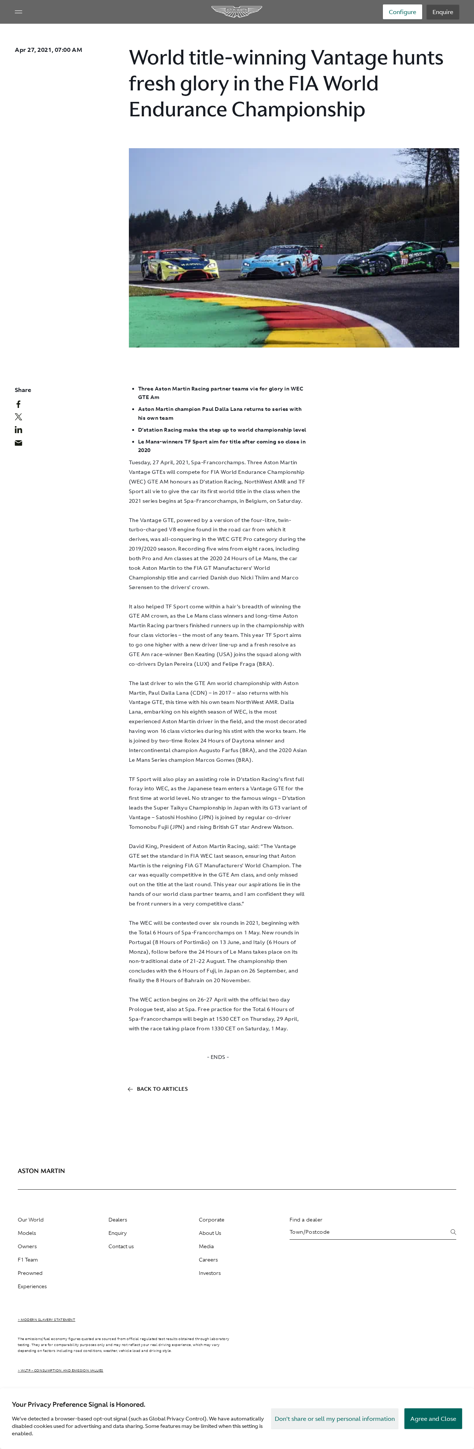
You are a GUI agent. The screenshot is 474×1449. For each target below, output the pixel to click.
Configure (402, 12)
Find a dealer (306, 1219)
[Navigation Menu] (18, 12)
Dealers (118, 1219)
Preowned (30, 1273)
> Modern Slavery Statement (46, 1319)
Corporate (211, 1219)
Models (27, 1233)
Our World (31, 1219)
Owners (27, 1246)
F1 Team (28, 1259)
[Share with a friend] (22, 444)
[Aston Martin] (237, 12)
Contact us (121, 1246)
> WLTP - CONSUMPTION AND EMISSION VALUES (60, 1370)
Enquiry (118, 1233)
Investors (210, 1273)
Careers (208, 1259)
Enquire (443, 12)
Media (206, 1246)
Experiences (32, 1286)
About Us (210, 1233)
